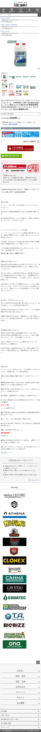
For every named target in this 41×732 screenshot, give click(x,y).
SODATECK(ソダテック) (14, 598)
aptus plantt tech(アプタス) (14, 504)
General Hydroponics (14, 607)
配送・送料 (20, 676)
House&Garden (14, 551)
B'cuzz (14, 570)
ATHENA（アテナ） (14, 514)
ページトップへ (38, 662)
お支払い (20, 671)
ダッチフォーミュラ (14, 635)
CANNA (8, 18)
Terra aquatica (14, 616)
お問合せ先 (20, 687)
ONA (14, 644)
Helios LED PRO (14, 495)
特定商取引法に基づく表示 (10, 719)
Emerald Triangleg (14, 532)
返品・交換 (20, 681)
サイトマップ (5, 727)
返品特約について (7, 453)
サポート (20, 698)
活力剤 (7, 24)
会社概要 (21, 11)
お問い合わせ (5, 715)
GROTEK (14, 588)
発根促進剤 (14, 24)
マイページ (29, 11)
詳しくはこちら (33, 480)
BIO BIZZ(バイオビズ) (14, 626)
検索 (39, 14)
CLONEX (14, 560)
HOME (2, 18)
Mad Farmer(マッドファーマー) (14, 523)
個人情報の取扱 (6, 723)
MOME (3, 11)
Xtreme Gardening (14, 542)
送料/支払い (12, 11)
